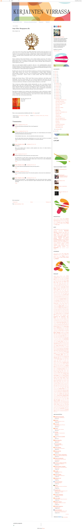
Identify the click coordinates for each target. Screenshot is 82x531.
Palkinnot (55, 233)
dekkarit (65, 236)
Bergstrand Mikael (56, 284)
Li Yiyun (62, 339)
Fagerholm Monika (63, 298)
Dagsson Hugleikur (62, 291)
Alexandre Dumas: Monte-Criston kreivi (61, 499)
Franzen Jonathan (66, 302)
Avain (35, 115)
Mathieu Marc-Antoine (60, 345)
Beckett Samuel (66, 282)
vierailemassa (64, 247)
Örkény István (55, 411)
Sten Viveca (67, 386)
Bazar (68, 253)
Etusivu (31, 202)
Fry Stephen (60, 303)
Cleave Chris (67, 289)
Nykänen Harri (64, 355)
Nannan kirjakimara (58, 510)
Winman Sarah (56, 409)
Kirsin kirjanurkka (58, 443)
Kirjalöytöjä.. (58, 121)
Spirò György (56, 385)
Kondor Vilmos (64, 328)
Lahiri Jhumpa (58, 333)
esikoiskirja (37, 115)
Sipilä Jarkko (67, 383)
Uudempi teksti (15, 202)
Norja (68, 220)
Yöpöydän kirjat (57, 490)
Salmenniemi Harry (61, 376)
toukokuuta (58, 93)
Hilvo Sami (63, 313)
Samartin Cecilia (57, 377)
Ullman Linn (63, 400)
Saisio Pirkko (56, 375)
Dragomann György (56, 295)
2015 (56, 75)
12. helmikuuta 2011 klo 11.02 (31, 144)
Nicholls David (66, 351)
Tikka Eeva (55, 395)
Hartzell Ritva (61, 308)
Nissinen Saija (64, 352)
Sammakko (58, 257)
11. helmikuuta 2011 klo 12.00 (22, 124)
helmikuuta (58, 98)
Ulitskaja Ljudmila (57, 400)
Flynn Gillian (57, 301)
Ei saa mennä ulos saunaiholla (60, 436)
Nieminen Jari (56, 352)
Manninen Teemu (56, 344)
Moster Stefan (64, 349)
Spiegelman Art (67, 384)
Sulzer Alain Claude (65, 387)
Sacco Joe (57, 374)
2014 (56, 77)
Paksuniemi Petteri (66, 361)
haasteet (67, 237)
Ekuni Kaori (63, 296)
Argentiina (58, 218)
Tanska (57, 223)
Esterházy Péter (65, 297)
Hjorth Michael (58, 314)
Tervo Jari (67, 393)
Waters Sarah (64, 407)
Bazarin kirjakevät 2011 (59, 125)
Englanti (67, 218)
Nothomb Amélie (63, 353)
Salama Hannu (61, 375)
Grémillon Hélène (56, 306)
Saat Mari (55, 374)
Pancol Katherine (60, 362)
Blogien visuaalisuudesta (63, 186)
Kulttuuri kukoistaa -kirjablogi (60, 466)
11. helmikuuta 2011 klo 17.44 (23, 131)
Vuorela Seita (56, 406)
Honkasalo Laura (66, 315)
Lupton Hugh (67, 342)
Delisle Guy (67, 292)
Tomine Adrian (64, 396)
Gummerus (56, 254)
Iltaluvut (56, 485)
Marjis (34, 113)
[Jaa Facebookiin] (17, 117)
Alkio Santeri (58, 279)
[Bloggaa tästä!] (14, 117)
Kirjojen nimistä (58, 110)
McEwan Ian (56, 346)
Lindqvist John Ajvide (61, 340)
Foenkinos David (62, 301)
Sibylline (55, 382)
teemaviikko (59, 246)
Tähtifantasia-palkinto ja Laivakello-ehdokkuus (60, 503)
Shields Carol (56, 381)
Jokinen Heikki (59, 323)
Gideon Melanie (62, 304)
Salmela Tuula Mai (56, 376)
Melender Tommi (60, 346)
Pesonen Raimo (60, 364)
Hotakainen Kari (57, 316)
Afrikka (55, 218)
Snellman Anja (59, 384)
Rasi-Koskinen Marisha (61, 368)
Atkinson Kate (59, 280)
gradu (64, 237)
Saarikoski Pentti (66, 373)
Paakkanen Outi (61, 360)
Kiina (60, 220)
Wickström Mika (66, 408)
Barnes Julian (56, 282)
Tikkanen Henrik (60, 395)
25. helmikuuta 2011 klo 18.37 (24, 171)
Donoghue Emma (56, 294)
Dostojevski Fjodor (61, 294)
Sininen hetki (57, 451)
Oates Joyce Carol (56, 356)
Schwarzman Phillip (66, 378)
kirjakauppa (63, 239)
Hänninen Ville (56, 318)
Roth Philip (63, 372)
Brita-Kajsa (56, 479)
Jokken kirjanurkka (58, 440)
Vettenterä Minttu (62, 404)
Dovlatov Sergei (66, 294)
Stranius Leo (56, 387)
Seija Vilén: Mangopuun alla (60, 118)
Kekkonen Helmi (62, 326)
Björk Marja (61, 284)
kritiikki (41, 115)
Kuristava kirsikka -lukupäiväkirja (61, 454)
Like (66, 254)
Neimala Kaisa (61, 351)
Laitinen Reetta (56, 334)
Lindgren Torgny (56, 340)
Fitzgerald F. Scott (59, 300)
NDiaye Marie (67, 350)
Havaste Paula (66, 309)
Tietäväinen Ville (61, 394)
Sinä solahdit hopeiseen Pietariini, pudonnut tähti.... (60, 425)
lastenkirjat (65, 241)
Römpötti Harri (56, 373)
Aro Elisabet (65, 279)
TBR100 (48, 22)
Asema (60, 253)
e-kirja (68, 236)
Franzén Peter (56, 303)
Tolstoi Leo (60, 396)
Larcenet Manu (64, 334)
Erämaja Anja (60, 297)
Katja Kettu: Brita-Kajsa (58, 471)
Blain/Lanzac (65, 284)
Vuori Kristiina (60, 406)
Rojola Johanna (66, 371)
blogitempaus (60, 236)
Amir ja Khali (61, 279)
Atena (63, 253)
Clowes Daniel (56, 290)
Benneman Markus (56, 283)
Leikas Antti (56, 336)
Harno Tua (57, 308)
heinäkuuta (57, 90)
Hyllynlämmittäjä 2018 (62, 169)
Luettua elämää (57, 498)
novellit (67, 242)
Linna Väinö (56, 341)
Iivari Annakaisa (64, 318)
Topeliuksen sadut (58, 113)
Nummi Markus (66, 354)
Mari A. (16, 131)
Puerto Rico (55, 222)
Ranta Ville (67, 367)
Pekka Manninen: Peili (59, 127)
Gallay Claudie (64, 303)
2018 (56, 71)
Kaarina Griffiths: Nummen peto (60, 475)
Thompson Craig (56, 394)
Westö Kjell (62, 408)
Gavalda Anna (57, 304)
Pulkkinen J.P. (63, 365)
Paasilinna (67, 256)
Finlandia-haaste (56, 229)
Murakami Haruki (58, 350)
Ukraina (59, 223)
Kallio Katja (55, 325)
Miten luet (67, 232)
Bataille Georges (61, 282)
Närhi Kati (67, 355)
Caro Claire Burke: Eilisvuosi (59, 463)
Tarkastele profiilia (57, 50)
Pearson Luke (61, 363)
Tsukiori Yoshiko (66, 397)
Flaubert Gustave (64, 300)
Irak (59, 219)
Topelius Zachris (61, 397)
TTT (63, 233)
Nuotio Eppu (60, 355)
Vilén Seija (46, 115)
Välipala (55, 234)
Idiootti (59, 254)
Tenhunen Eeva (62, 393)
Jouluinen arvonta (62, 180)
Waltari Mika (60, 407)
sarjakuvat (56, 245)
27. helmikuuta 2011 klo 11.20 (31, 177)
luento (68, 241)
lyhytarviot (64, 242)
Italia (65, 219)
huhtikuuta (57, 95)
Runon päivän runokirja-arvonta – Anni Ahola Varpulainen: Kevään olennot (61, 511)
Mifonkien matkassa (58, 501)
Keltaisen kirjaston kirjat (30, 22)
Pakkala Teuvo (66, 360)
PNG (58, 360)
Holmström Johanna (59, 315)
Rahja (56, 437)
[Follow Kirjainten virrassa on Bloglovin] (58, 517)
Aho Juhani (55, 278)
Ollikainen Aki (57, 358)
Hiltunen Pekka (58, 313)
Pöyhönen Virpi (62, 366)
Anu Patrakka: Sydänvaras (59, 444)
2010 (56, 131)
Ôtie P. (68, 410)
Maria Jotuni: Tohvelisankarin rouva (61, 112)
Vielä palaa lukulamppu (59, 494)
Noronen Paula (58, 353)
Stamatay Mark (64, 385)
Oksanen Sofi (66, 356)
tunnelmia (56, 247)
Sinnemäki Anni (62, 383)
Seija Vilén (17, 171)
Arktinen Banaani (56, 253)
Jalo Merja (67, 321)
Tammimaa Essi (60, 390)
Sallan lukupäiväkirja (58, 481)
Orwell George (60, 359)
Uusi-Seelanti (65, 223)
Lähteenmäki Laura (57, 343)
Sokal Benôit (63, 384)
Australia (61, 218)
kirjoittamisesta (60, 240)
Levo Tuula (55, 339)
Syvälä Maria (56, 389)
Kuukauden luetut (61, 232)
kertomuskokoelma (66, 238)
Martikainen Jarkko (61, 344)
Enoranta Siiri (67, 296)
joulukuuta (57, 83)
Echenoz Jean (61, 295)
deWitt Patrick (58, 410)
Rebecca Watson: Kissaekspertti (60, 102)
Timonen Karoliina (56, 396)
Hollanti (57, 219)
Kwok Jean (67, 331)
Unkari (62, 223)
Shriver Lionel (66, 381)
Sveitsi (55, 223)
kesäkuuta (57, 92)
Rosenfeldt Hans (56, 372)
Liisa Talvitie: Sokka (59, 104)
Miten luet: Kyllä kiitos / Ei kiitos (63, 192)
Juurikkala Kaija (56, 324)
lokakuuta (57, 86)
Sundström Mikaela (56, 388)
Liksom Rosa (66, 339)
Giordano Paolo (56, 305)
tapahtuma (67, 245)
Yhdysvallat (57, 224)
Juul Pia (67, 323)
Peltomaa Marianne (66, 363)
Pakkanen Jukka (56, 361)
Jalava (62, 254)
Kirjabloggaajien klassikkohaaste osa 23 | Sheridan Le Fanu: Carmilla (61, 491)
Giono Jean (67, 304)
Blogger (43, 528)
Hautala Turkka (62, 309)
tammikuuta (58, 129)
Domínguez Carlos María (61, 293)
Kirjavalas (56, 420)
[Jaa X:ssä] (15, 117)
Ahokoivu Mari (59, 278)
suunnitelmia (63, 245)
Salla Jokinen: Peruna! (58, 482)
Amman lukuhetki (58, 447)
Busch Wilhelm (65, 285)
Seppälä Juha (59, 379)
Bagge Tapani (61, 281)
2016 (56, 74)
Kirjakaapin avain (58, 478)
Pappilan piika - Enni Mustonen (59, 417)
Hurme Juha (59, 317)
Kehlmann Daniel (57, 326)
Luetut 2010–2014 (17, 22)
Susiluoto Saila (67, 388)
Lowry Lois (57, 342)
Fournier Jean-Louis (57, 302)
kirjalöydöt (67, 239)
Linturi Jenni (66, 341)
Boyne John (58, 285)
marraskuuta (58, 84)
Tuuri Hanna (58, 399)
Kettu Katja (66, 326)
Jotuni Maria (64, 323)
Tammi (67, 257)
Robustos (55, 257)
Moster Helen (59, 349)
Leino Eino (64, 336)
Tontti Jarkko (57, 397)
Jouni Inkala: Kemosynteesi (60, 101)
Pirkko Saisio (58, 109)
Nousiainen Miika (60, 354)
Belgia (64, 218)
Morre (16, 124)
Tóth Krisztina (63, 399)
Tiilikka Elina (66, 394)
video (60, 247)
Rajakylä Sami (60, 367)
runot (66, 243)
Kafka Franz (67, 324)
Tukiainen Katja (56, 398)
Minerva (58, 256)
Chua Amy (63, 289)
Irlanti (62, 219)
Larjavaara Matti (57, 335)
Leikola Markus (60, 336)
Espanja (55, 219)
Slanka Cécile (55, 384)
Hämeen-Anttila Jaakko (65, 317)
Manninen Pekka (66, 343)
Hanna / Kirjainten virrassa (19, 144)
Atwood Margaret (64, 280)
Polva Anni (59, 365)
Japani (55, 220)
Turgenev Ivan (60, 398)
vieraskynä (67, 247)
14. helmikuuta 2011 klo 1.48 (31, 164)
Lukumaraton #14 (57, 507)
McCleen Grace (66, 345)
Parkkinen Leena (56, 363)
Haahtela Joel (60, 306)
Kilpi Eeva (59, 327)
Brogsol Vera (61, 285)
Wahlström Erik (56, 407)
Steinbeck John (57, 386)
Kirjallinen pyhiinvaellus (59, 230)
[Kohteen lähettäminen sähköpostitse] (13, 117)
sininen (59, 245)
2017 (56, 72)
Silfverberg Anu (59, 382)
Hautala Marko (58, 309)
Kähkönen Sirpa (63, 332)
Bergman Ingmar (66, 283)
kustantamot (56, 241)
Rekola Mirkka (61, 370)
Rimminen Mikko (57, 371)
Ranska (59, 222)
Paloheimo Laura (56, 362)
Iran (60, 219)
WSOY (57, 258)
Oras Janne (55, 359)
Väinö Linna (64, 406)
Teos (54, 258)
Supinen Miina (62, 388)
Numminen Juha (56, 355)
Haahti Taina (64, 306)
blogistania (56, 236)
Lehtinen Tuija (67, 335)
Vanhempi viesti (48, 202)
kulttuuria (67, 240)
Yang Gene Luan (62, 409)
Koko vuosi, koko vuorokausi (59, 429)
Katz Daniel (67, 325)
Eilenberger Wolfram (58, 296)
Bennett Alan (61, 283)
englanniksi (56, 237)
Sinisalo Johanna (57, 383)
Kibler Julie (55, 327)
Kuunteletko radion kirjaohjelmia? (61, 119)
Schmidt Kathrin (60, 378)
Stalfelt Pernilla (60, 385)
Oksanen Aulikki (61, 356)
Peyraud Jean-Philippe (66, 364)
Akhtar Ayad (64, 278)
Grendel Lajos (67, 305)
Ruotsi (62, 222)
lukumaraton (59, 242)
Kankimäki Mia (59, 325)
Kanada (57, 220)
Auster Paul (57, 281)
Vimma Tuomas (56, 405)
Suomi (44, 115)
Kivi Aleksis (57, 328)
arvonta (62, 234)
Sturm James (60, 387)
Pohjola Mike (56, 365)
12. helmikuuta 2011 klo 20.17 (22, 154)
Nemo (61, 256)
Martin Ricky (65, 344)
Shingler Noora (61, 381)
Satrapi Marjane (63, 377)
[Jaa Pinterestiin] (18, 117)
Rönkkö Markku (60, 373)
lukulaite (55, 242)
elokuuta (57, 89)
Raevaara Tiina (66, 366)
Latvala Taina (62, 335)
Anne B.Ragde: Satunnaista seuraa (61, 99)
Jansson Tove (64, 322)
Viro (54, 224)
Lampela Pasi (60, 334)
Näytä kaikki (67, 514)
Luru (16, 154)
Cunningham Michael (57, 291)
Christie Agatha (57, 289)
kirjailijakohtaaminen (58, 239)
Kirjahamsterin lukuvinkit (59, 416)
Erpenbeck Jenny (56, 297)
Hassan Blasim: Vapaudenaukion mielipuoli (60, 433)
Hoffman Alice (62, 314)
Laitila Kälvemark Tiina (65, 333)
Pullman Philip (58, 366)
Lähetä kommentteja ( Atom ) (19, 203)
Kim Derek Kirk (64, 327)
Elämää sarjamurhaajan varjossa (59, 421)
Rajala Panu (64, 367)
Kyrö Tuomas (57, 332)
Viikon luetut (58, 105)
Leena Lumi (57, 423)
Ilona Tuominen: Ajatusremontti (60, 448)
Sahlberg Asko (67, 374)
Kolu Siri (60, 328)
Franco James (62, 302)
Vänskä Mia (67, 406)
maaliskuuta (58, 97)
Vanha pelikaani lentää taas (59, 495)
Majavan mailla (57, 441)
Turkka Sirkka (65, 398)
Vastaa (16, 127)
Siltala (64, 257)
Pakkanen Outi (61, 361)
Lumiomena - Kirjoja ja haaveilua (60, 462)
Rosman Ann (60, 372)
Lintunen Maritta (61, 341)
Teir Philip (57, 393)
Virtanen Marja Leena (61, 405)
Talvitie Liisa (65, 389)
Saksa (64, 222)
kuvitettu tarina (60, 241)
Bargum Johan (66, 281)
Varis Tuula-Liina (66, 401)
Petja (58, 233)
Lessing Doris (66, 337)
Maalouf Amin (62, 343)
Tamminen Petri (66, 391)
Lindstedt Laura (67, 340)
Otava (64, 256)
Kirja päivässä (66, 229)
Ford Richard (67, 301)
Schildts (61, 257)
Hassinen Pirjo (65, 308)
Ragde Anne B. (56, 367)
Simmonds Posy (64, 382)
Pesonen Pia (56, 364)
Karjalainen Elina (63, 325)
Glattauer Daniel (62, 305)
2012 (56, 80)
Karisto (64, 254)
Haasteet (41, 22)
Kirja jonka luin (61, 229)
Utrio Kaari (67, 400)
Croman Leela (61, 290)
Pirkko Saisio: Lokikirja (59, 107)
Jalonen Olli (55, 322)
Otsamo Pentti (65, 359)
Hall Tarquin (57, 307)
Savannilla (56, 471)
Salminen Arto (66, 376)
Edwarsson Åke (65, 295)
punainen (63, 243)
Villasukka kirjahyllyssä (59, 506)
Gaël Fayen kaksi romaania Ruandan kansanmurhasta (60, 460)
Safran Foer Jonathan (62, 374)
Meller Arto (64, 346)
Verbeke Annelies (57, 404)
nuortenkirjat (56, 243)
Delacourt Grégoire (58, 292)
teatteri (55, 246)
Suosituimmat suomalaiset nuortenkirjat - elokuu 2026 (61, 487)
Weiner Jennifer (58, 408)
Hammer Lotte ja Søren (62, 307)
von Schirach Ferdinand (63, 410)
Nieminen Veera (60, 352)
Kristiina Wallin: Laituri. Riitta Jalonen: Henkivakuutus (61, 468)
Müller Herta (63, 350)
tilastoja (68, 246)
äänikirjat (55, 248)
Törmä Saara (67, 399)
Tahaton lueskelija (58, 451)
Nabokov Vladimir (56, 351)
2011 (56, 81)
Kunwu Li (63, 331)
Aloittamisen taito (58, 116)
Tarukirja (56, 432)
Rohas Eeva (62, 371)
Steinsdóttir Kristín (62, 386)
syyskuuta (57, 87)
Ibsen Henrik (60, 318)
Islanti (64, 219)
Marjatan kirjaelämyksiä (59, 458)
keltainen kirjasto (58, 238)
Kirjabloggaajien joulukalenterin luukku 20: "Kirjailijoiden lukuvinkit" (63, 175)
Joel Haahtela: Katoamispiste (60, 124)
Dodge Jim (55, 293)
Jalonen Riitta (59, 322)
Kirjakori (56, 428)
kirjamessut (56, 240)
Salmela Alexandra (66, 375)
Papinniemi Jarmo (66, 362)
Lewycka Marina (59, 339)
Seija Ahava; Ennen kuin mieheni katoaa (61, 455)
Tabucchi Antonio (60, 389)
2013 (56, 78)
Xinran (59, 409)
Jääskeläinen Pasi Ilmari (61, 324)
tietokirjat (64, 246)
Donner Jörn (67, 293)
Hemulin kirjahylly (58, 474)
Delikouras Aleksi (63, 292)
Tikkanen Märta (66, 395)
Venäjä (68, 223)
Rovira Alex (67, 372)
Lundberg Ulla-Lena (62, 342)
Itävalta (67, 219)
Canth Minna (63, 286)
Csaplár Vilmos (66, 290)
